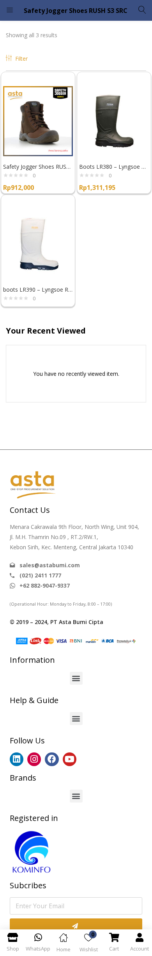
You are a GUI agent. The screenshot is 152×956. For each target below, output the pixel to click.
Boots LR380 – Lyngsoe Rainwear (114, 166)
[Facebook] (51, 759)
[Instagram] (34, 759)
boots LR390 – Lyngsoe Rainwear (38, 289)
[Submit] (76, 926)
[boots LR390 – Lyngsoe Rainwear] (38, 243)
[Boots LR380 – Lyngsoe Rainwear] (114, 120)
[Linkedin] (16, 759)
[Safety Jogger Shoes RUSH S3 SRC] (38, 120)
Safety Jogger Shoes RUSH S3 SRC (38, 166)
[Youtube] (69, 759)
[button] (76, 678)
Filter (21, 58)
